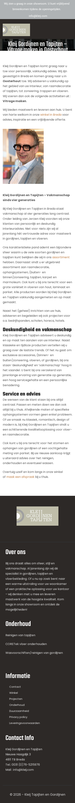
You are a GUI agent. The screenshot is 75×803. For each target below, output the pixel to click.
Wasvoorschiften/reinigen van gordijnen (34, 653)
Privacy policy (18, 717)
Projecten (15, 699)
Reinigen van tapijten (20, 635)
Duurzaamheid (19, 711)
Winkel (13, 693)
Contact (15, 687)
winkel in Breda (51, 115)
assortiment (61, 257)
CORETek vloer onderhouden (26, 644)
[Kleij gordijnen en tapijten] (16, 30)
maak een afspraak (20, 477)
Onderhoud (17, 705)
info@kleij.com (38, 16)
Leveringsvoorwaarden (24, 723)
